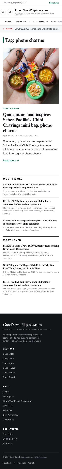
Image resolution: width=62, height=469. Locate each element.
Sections (21, 21)
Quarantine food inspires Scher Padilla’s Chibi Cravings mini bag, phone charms (27, 122)
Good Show (8, 358)
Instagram (21, 463)
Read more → (11, 160)
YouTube (31, 463)
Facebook (7, 463)
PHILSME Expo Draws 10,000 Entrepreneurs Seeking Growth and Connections (31, 247)
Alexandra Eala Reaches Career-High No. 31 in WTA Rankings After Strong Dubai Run (30, 185)
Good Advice (9, 372)
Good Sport (8, 363)
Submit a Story (10, 439)
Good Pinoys (9, 368)
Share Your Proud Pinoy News (17, 401)
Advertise (7, 410)
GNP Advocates (10, 415)
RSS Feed (7, 443)
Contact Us (8, 419)
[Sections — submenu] (29, 21)
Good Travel (9, 377)
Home (8, 21)
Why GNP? (8, 405)
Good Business (11, 108)
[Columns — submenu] (47, 21)
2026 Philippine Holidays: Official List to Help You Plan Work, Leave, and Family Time (28, 266)
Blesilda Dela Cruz (28, 135)
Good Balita (8, 354)
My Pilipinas (8, 396)
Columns (38, 21)
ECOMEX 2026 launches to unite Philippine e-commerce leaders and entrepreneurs (27, 202)
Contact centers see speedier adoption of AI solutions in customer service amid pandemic (30, 222)
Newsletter (54, 3)
